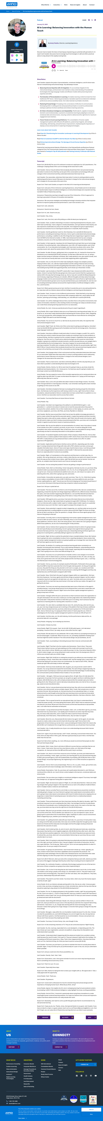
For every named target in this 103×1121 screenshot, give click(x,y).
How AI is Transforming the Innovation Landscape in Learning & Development (65, 133)
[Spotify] (17, 55)
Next (89, 1017)
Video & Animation (11, 1069)
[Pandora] (17, 60)
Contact (91, 5)
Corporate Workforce (30, 1066)
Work (65, 5)
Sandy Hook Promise (47, 1074)
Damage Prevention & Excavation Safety (30, 1070)
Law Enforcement (29, 1081)
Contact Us (58, 1047)
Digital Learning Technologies (10, 1077)
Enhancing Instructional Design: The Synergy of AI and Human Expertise (63, 142)
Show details (21, 1118)
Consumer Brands (29, 1064)
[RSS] (21, 60)
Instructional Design (12, 1071)
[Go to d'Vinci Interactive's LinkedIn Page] (81, 1076)
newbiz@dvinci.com (14, 1103)
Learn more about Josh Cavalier (47, 130)
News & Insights (75, 5)
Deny (91, 1114)
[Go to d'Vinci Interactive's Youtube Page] (96, 1076)
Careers (60, 1067)
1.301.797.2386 (13, 1101)
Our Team (12, 1047)
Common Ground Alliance (48, 1069)
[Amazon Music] (12, 60)
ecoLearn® (9, 1074)
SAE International (46, 1064)
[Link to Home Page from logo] (11, 5)
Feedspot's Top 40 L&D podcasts (56, 151)
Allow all (91, 1109)
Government (27, 1073)
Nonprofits (27, 1084)
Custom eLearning (11, 1066)
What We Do (45, 5)
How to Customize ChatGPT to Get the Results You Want (58, 139)
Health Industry (28, 1076)
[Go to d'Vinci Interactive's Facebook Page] (77, 1076)
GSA (59, 1070)
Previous (45, 1017)
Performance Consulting (13, 1064)
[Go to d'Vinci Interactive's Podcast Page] (91, 1076)
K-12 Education (28, 1078)
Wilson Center (45, 1077)
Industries (56, 5)
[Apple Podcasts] (12, 55)
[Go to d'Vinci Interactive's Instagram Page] (86, 1076)
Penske (43, 1071)
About (85, 5)
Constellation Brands (47, 1066)
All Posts (65, 1017)
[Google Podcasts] (21, 55)
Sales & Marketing (29, 1086)
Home (7, 11)
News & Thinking (16, 11)
